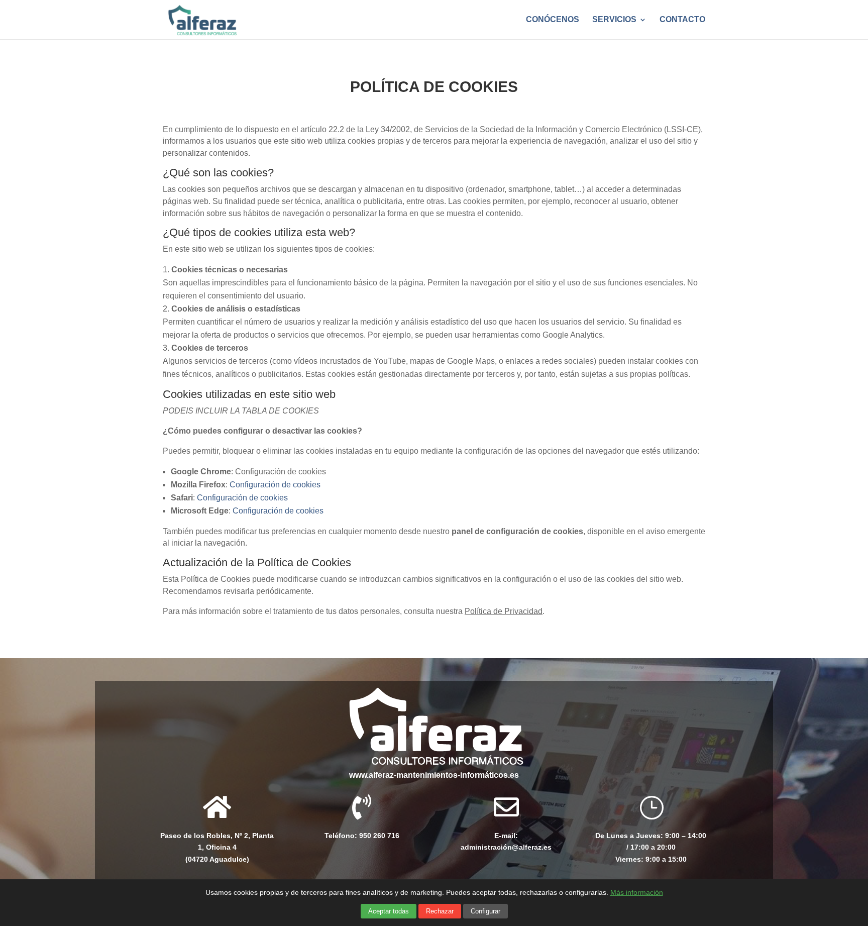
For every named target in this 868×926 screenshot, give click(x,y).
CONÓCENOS (552, 20)
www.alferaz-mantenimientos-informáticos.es (434, 775)
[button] (651, 842)
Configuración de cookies (275, 484)
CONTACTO (682, 20)
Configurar (485, 911)
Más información (636, 892)
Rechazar (440, 911)
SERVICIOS (614, 20)
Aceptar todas (388, 911)
